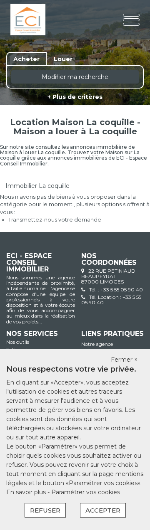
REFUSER (45, 510)
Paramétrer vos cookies (85, 492)
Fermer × (124, 359)
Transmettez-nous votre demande (54, 219)
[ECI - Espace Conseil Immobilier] (32, 19)
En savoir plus (27, 492)
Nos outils (17, 342)
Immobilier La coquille (37, 186)
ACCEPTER (102, 510)
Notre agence (97, 344)
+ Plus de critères (75, 97)
